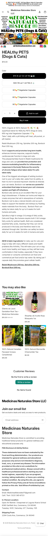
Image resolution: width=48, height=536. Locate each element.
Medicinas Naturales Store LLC (19, 523)
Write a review (24, 382)
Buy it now (24, 120)
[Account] (39, 12)
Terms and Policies (24, 528)
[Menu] (3, 12)
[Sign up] (42, 420)
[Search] (8, 12)
